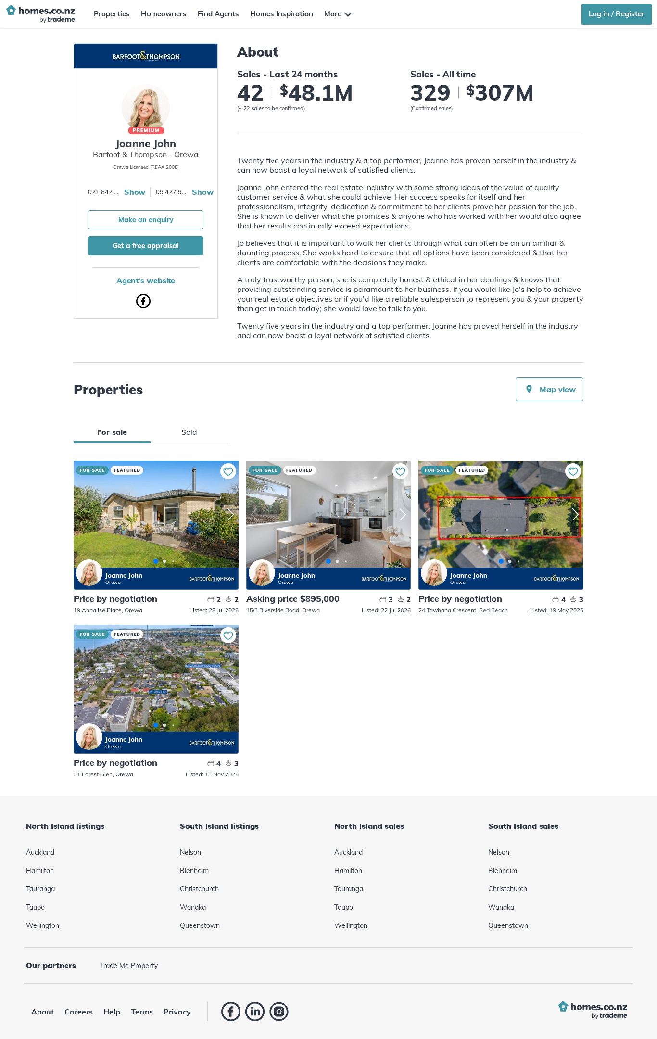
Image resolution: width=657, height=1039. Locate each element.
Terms (142, 1011)
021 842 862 (105, 192)
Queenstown (200, 925)
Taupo (35, 907)
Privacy (177, 1011)
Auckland (40, 852)
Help (111, 1011)
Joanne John (89, 572)
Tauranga (40, 889)
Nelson (190, 852)
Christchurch (199, 889)
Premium (146, 130)
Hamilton (40, 870)
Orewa (113, 582)
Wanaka (193, 907)
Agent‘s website (146, 280)
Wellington (42, 925)
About (42, 1011)
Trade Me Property (129, 966)
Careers (78, 1011)
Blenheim (194, 870)
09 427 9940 (173, 192)
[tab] (112, 431)
